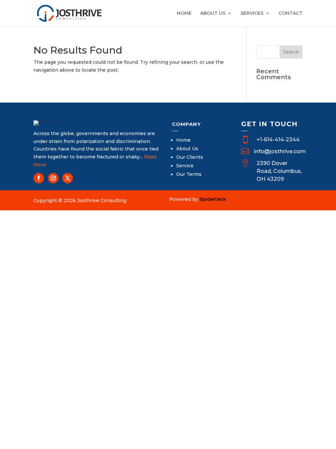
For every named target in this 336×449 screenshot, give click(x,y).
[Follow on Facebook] (38, 178)
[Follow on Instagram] (53, 178)
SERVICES (252, 13)
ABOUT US (212, 13)
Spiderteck (213, 199)
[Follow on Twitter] (67, 178)
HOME (184, 13)
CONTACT (291, 13)
